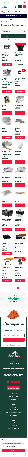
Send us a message (13, 388)
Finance (13, 399)
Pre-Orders (13, 415)
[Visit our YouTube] (15, 382)
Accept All (13, 450)
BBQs (11, 20)
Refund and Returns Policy (13, 412)
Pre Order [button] (7, 280)
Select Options (20, 91)
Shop (7, 20)
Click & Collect (13, 410)
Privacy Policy (13, 423)
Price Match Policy (13, 431)
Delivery (13, 407)
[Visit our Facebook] (8, 382)
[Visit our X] (19, 382)
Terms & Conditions (13, 428)
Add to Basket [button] (7, 64)
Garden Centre (13, 396)
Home (2, 20)
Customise (13, 454)
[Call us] (24, 6)
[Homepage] (4, 6)
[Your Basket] (15, 6)
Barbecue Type (18, 20)
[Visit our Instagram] (11, 382)
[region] (13, 447)
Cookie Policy (13, 425)
